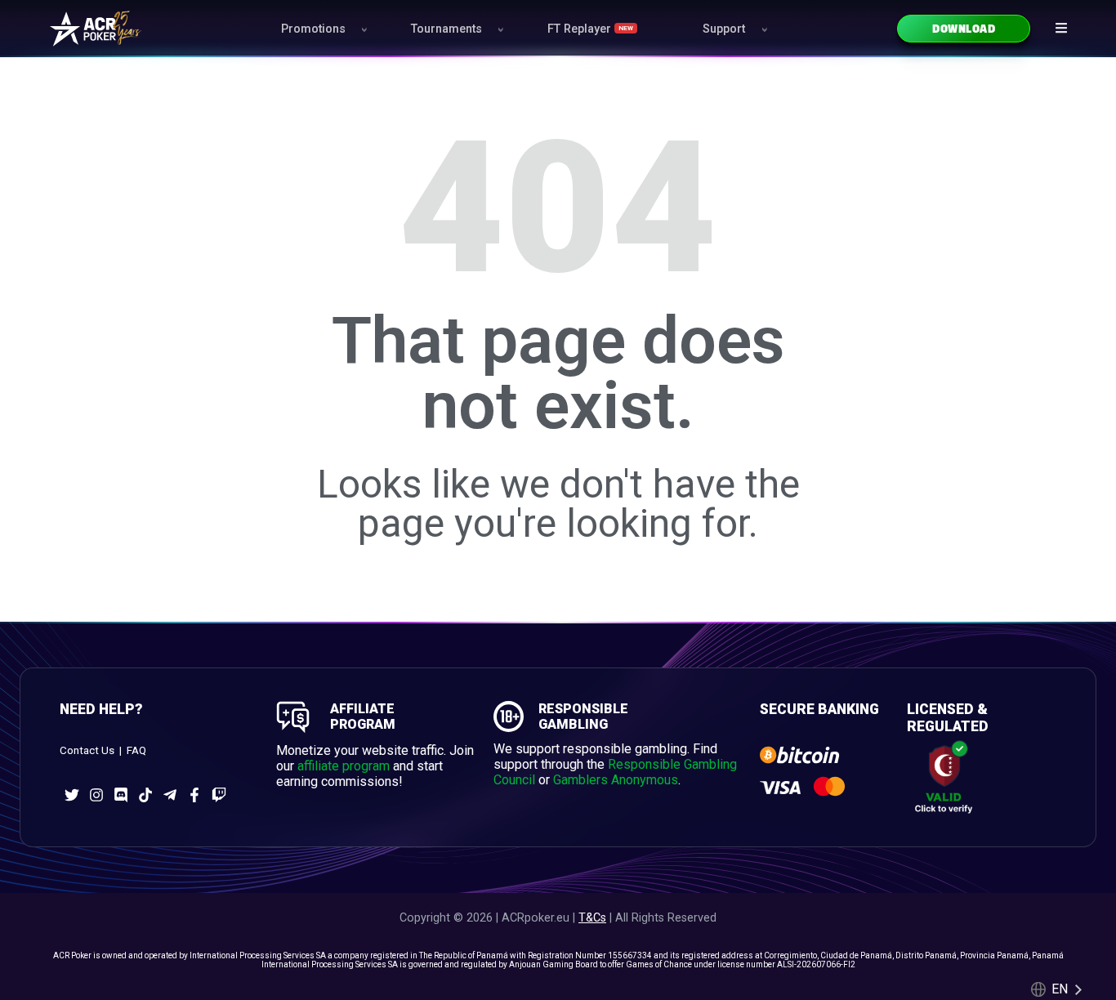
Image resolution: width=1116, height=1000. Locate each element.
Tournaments (446, 29)
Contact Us (87, 750)
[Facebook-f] (194, 795)
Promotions (313, 29)
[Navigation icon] (1061, 27)
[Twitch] (219, 795)
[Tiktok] (145, 795)
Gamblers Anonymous (615, 780)
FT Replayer (590, 29)
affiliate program (343, 766)
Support (724, 29)
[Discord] (121, 795)
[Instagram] (96, 795)
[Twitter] (72, 795)
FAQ (136, 750)
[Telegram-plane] (170, 795)
